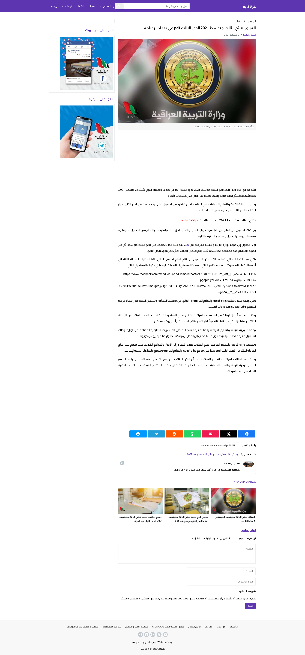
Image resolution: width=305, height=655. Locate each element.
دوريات (239, 20)
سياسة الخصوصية (112, 626)
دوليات (91, 6)
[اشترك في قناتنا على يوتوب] (165, 634)
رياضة (54, 6)
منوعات (69, 6)
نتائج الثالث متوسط (226, 454)
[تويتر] (122, 463)
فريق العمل (194, 626)
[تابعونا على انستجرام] (152, 634)
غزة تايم (249, 6)
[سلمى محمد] (248, 464)
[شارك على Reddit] (174, 434)
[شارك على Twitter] (229, 434)
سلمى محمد (249, 34)
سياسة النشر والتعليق (136, 626)
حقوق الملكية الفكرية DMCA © (168, 626)
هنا (187, 244)
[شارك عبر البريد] (210, 434)
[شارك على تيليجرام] (156, 434)
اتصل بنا (209, 626)
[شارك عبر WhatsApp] (192, 434)
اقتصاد (80, 6)
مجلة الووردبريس (149, 648)
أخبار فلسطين (110, 6)
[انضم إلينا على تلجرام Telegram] (140, 634)
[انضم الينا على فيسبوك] (146, 634)
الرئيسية (234, 626)
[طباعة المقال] (138, 434)
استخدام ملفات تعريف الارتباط (82, 626)
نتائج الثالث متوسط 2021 (199, 454)
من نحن (221, 626)
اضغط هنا (187, 220)
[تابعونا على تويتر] (159, 634)
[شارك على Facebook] (247, 434)
